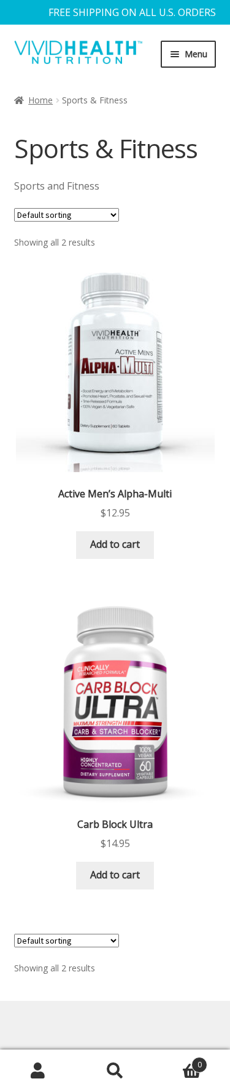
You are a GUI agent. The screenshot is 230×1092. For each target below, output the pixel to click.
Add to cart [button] (115, 544)
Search (115, 1071)
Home (40, 100)
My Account (38, 1071)
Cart (177, 1060)
